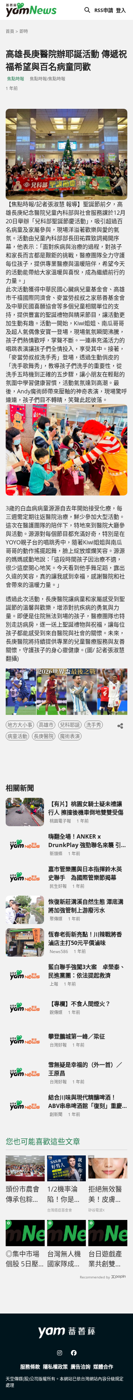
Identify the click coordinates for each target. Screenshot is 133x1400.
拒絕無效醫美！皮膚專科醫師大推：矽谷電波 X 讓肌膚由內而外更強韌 (105, 1194)
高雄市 (46, 724)
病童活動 (17, 736)
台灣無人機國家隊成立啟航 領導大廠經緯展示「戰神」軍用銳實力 (64, 1259)
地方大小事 (19, 724)
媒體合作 (103, 1366)
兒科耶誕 (70, 724)
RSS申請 (103, 10)
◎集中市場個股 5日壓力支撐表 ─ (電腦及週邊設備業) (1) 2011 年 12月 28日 (23, 1259)
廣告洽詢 (80, 1366)
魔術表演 (70, 736)
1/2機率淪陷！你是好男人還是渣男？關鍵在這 (64, 1194)
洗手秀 (93, 724)
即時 (24, 31)
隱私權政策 (55, 1366)
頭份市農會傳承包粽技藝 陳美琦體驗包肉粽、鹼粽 (22, 1194)
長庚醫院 (44, 736)
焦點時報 (15, 79)
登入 (121, 10)
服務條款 (30, 1366)
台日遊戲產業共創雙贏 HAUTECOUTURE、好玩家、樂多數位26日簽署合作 (107, 1259)
